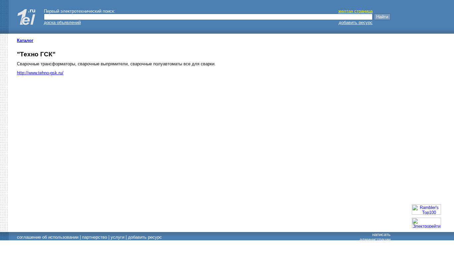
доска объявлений (62, 22)
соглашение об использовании (47, 237)
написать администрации (375, 237)
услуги (117, 237)
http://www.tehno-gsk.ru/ (40, 72)
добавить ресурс (356, 22)
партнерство (94, 237)
